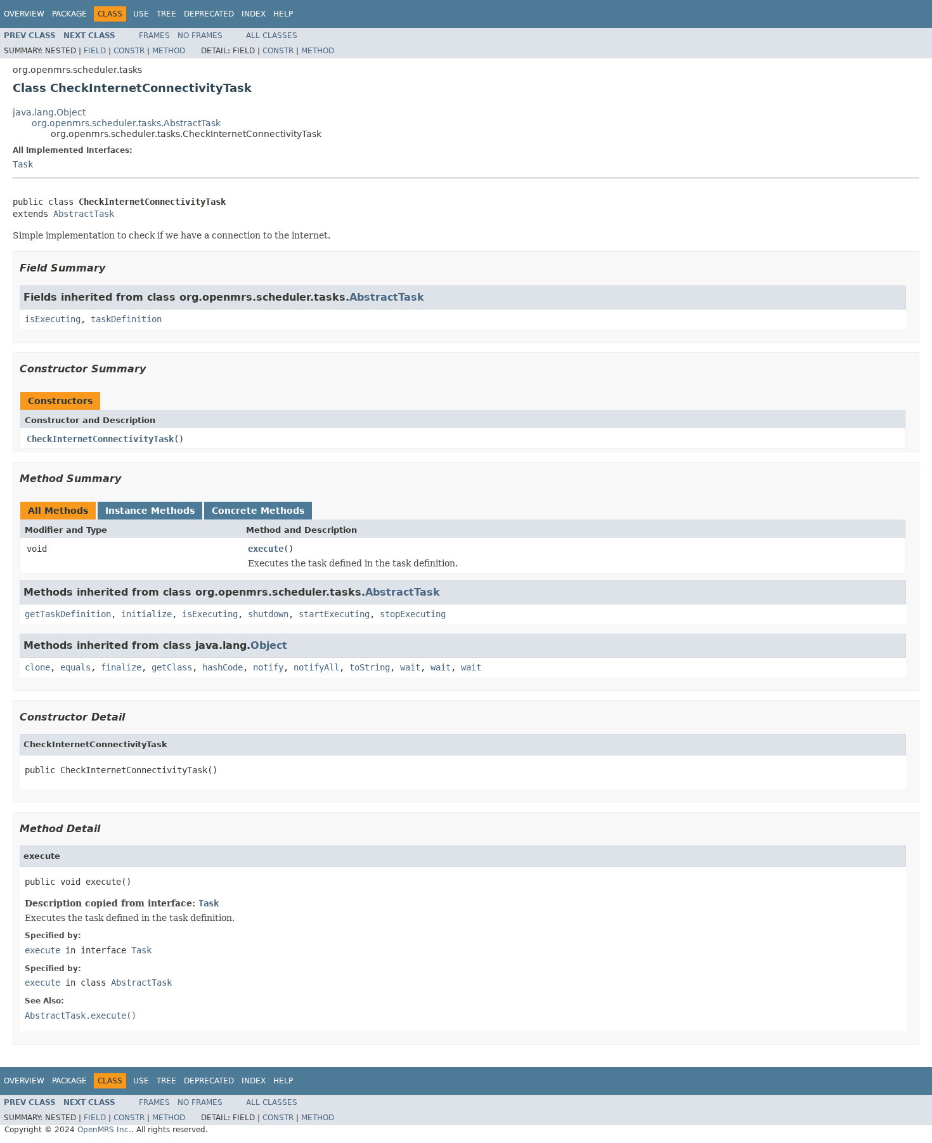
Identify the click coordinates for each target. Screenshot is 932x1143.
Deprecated (209, 14)
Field (95, 50)
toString (369, 667)
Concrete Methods (258, 511)
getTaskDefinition (68, 614)
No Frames (200, 35)
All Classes (271, 35)
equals (75, 667)
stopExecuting (413, 614)
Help (283, 14)
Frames (154, 35)
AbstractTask (83, 214)
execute (265, 549)
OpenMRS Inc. (104, 1129)
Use (141, 14)
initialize (146, 614)
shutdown (268, 614)
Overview (24, 14)
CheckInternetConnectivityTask (100, 439)
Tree (166, 14)
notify (268, 667)
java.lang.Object (49, 112)
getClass (172, 667)
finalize (121, 667)
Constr (129, 50)
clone (37, 667)
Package (69, 14)
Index (254, 14)
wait (410, 667)
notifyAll (316, 667)
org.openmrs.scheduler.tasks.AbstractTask (126, 123)
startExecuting (334, 614)
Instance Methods (150, 511)
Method (168, 50)
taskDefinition (126, 319)
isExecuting (53, 319)
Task (23, 164)
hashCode (222, 667)
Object (268, 645)
